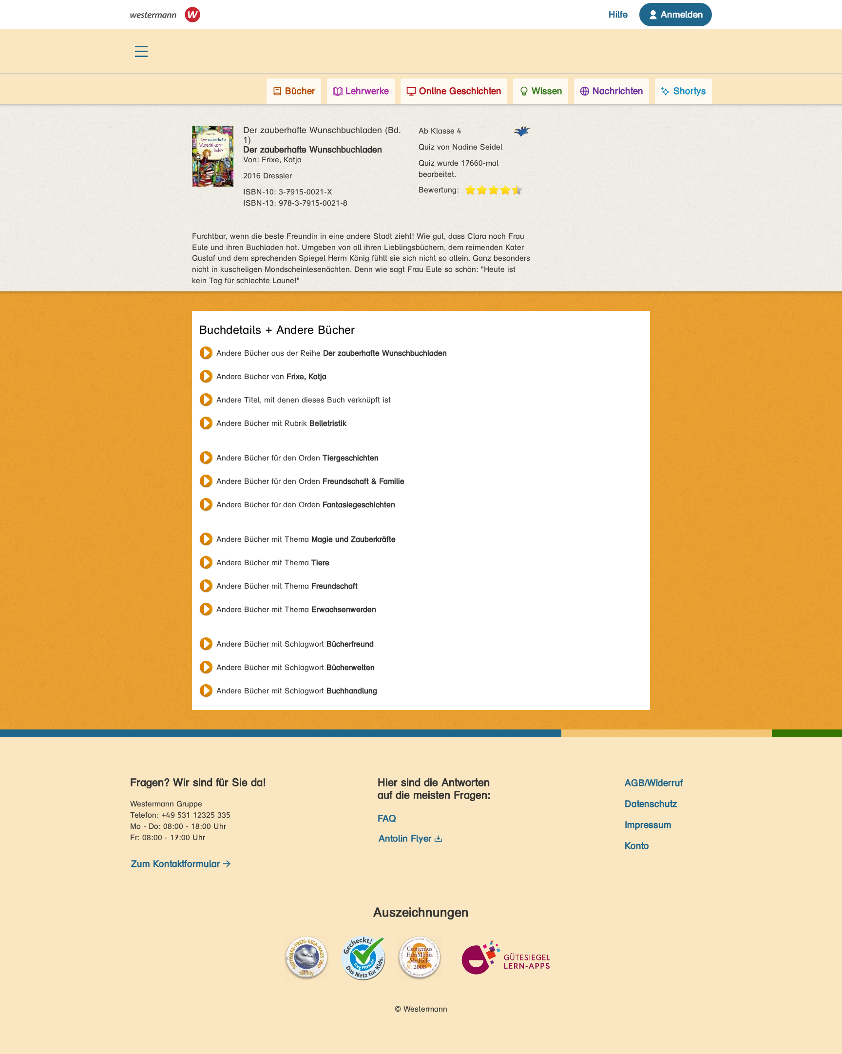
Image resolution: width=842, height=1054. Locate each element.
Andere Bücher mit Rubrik (281, 423)
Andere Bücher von (271, 376)
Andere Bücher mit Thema (306, 539)
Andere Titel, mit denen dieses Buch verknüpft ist (303, 399)
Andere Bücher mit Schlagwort (295, 644)
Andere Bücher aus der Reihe (331, 353)
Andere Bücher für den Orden (297, 457)
